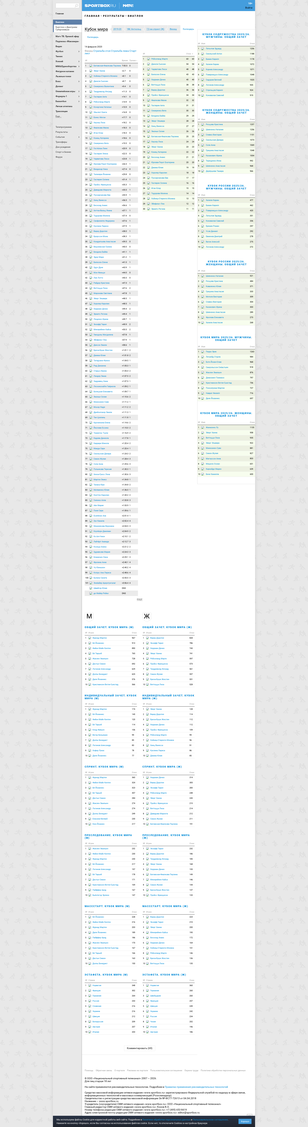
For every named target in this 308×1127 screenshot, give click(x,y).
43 (86, 283)
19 (86, 159)
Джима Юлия (100, 355)
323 (133, 788)
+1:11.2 (125, 402)
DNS (124, 588)
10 (86, 112)
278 (251, 236)
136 (191, 958)
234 (191, 1016)
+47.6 (124, 288)
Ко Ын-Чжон (99, 536)
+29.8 (124, 174)
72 (86, 433)
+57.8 (124, 335)
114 (133, 725)
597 (191, 659)
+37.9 (124, 226)
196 (191, 1027)
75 (86, 448)
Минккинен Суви (101, 402)
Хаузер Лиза (99, 122)
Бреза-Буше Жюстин (103, 350)
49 (86, 314)
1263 (252, 352)
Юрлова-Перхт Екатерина (105, 164)
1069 (252, 145)
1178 (252, 59)
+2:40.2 (125, 567)
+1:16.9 (125, 433)
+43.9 (124, 267)
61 (86, 376)
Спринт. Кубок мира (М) (104, 766)
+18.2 (124, 122)
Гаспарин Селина (101, 179)
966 (251, 171)
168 (191, 864)
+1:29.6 (125, 464)
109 (191, 730)
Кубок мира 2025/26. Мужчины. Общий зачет (226, 338)
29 (86, 210)
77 (86, 459)
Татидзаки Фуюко (102, 360)
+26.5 (124, 164)
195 (191, 932)
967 (133, 638)
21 (86, 169)
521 (251, 276)
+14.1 (124, 97)
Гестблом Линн (100, 148)
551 (191, 679)
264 (133, 996)
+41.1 (124, 252)
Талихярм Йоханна (102, 174)
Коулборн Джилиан (102, 531)
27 (86, 200)
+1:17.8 (125, 438)
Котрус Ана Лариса (102, 573)
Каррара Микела (101, 443)
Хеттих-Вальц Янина (103, 210)
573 (191, 664)
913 (133, 643)
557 (191, 674)
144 (191, 885)
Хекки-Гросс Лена (102, 474)
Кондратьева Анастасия (105, 241)
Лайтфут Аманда (101, 541)
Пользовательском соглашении (210, 1119)
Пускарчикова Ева (102, 195)
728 (133, 659)
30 (86, 216)
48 (86, 309)
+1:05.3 (125, 366)
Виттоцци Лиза (100, 288)
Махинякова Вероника (104, 526)
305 (191, 782)
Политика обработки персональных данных (223, 1070)
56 (86, 350)
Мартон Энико (100, 479)
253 (133, 1001)
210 (191, 922)
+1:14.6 (125, 423)
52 (86, 329)
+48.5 (124, 298)
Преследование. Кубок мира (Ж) (166, 836)
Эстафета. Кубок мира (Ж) (164, 974)
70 (86, 423)
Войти (248, 7)
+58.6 (124, 345)
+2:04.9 (125, 531)
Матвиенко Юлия (101, 490)
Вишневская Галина (103, 247)
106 (133, 730)
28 (86, 205)
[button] (97, 29)
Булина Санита (100, 578)
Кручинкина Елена (102, 423)
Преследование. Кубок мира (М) (108, 836)
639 (251, 469)
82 (86, 485)
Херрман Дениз (101, 309)
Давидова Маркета (102, 190)
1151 (252, 135)
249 (133, 814)
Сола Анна (98, 464)
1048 (252, 74)
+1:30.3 (125, 469)
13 (86, 128)
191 (191, 824)
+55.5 (124, 329)
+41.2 (124, 257)
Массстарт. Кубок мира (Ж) (165, 906)
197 (133, 869)
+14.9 (124, 102)
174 (133, 709)
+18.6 (124, 138)
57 (86, 355)
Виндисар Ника (101, 169)
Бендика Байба (100, 252)
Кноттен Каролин (101, 495)
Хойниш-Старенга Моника (105, 76)
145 (133, 714)
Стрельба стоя (102, 50)
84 (86, 495)
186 (133, 937)
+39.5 (124, 241)
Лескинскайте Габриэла (104, 386)
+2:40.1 (125, 562)
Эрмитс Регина (100, 314)
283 (191, 788)
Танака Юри (99, 485)
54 (86, 340)
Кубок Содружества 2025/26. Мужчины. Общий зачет (226, 35)
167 (133, 890)
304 (251, 302)
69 (86, 417)
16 (86, 143)
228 (133, 917)
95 (86, 552)
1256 (252, 129)
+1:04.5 (125, 360)
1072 (252, 64)
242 (191, 1011)
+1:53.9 (125, 505)
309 (251, 297)
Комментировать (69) (139, 1048)
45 (86, 293)
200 (191, 927)
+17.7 (124, 117)
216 (133, 922)
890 (133, 648)
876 (251, 372)
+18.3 (124, 128)
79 (86, 469)
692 (133, 664)
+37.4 (124, 216)
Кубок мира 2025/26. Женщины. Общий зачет (226, 414)
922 (251, 443)
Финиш (89, 50)
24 (86, 185)
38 (86, 257)
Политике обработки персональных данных (166, 1119)
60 (86, 371)
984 (251, 357)
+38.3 (124, 236)
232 (133, 848)
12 (86, 122)
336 (251, 221)
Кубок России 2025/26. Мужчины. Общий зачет (226, 187)
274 (133, 803)
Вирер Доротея (100, 231)
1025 (252, 80)
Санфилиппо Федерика (104, 221)
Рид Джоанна (100, 366)
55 (86, 345)
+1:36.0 (125, 490)
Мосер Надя (99, 407)
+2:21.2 (125, 547)
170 (133, 943)
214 (191, 808)
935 (251, 85)
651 (251, 464)
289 (251, 312)
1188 (252, 54)
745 (191, 648)
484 (251, 281)
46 (86, 298)
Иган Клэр (98, 133)
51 (86, 324)
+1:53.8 (125, 500)
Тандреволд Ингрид (103, 91)
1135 (252, 427)
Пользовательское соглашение (166, 1070)
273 (251, 317)
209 (133, 1022)
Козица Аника (100, 547)
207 (133, 1027)
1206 (252, 48)
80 (86, 474)
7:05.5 (124, 66)
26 (86, 195)
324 (133, 782)
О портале (119, 1070)
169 (133, 885)
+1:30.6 (125, 474)
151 (191, 948)
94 (86, 547)
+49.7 (124, 319)
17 (86, 148)
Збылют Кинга (100, 112)
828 (191, 638)
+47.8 (124, 293)
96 (86, 557)
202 (191, 1022)
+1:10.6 (125, 397)
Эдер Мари (99, 257)
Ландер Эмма (100, 376)
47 (86, 304)
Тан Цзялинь (99, 417)
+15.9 (124, 107)
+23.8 (124, 159)
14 (86, 133)
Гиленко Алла (100, 500)
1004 (252, 155)
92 (86, 536)
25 (86, 190)
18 (86, 154)
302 (133, 990)
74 (86, 443)
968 (251, 166)
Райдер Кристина (101, 283)
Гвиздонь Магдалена (103, 335)
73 (86, 438)
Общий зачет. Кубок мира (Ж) (167, 627)
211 (191, 819)
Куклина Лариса (101, 226)
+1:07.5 (125, 376)
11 (86, 117)
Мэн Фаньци (99, 272)
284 (133, 798)
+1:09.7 (125, 391)
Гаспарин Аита (100, 97)
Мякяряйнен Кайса (102, 329)
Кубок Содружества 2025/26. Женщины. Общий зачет (226, 111)
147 (133, 895)
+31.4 (124, 179)
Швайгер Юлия (100, 588)
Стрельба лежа (120, 50)
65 (86, 397)
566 (133, 684)
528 (191, 684)
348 (133, 985)
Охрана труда (191, 1070)
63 (86, 386)
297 (251, 226)
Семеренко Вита (101, 143)
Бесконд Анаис (100, 205)
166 (133, 953)
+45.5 (124, 278)
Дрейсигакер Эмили (103, 412)
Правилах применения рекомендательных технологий (196, 1086)
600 (251, 474)
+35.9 (124, 195)
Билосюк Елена (101, 262)
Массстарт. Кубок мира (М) (107, 906)
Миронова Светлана (103, 293)
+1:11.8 (125, 417)
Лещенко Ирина (101, 319)
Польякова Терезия (103, 469)
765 (133, 653)
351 (251, 216)
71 (86, 428)
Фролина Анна (100, 562)
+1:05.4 (125, 371)
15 (86, 138)
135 (191, 963)
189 (133, 932)
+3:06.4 (125, 583)
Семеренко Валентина (104, 86)
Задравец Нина (101, 381)
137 (191, 890)
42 (86, 278)
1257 (252, 124)
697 (251, 398)
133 (191, 895)
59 (86, 366)
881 (251, 448)
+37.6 (124, 221)
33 (86, 231)
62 (86, 381)
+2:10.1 (125, 536)
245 (191, 798)
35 (86, 241)
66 (86, 402)
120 (133, 719)
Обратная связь (104, 1070)
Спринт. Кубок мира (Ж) (162, 766)
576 (133, 679)
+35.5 (124, 190)
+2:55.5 (125, 578)
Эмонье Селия (100, 397)
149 (191, 874)
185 (191, 859)
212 (133, 1016)
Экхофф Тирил (100, 324)
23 (86, 179)
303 (251, 307)
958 (251, 432)
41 (86, 272)
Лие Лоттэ (98, 278)
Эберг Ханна (99, 71)
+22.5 (124, 154)
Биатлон (60, 22)
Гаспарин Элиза (101, 154)
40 (86, 267)
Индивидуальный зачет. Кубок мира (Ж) (168, 697)
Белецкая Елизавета (103, 391)
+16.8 (124, 112)
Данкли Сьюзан (101, 81)
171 (133, 880)
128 (191, 709)
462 (251, 205)
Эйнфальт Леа (100, 340)
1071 (252, 69)
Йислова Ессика (101, 428)
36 (86, 247)
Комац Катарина (101, 138)
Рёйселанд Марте (102, 102)
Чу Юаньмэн (99, 567)
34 (86, 236)
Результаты (114, 15)
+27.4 (124, 169)
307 (133, 793)
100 (86, 578)
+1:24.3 (125, 454)
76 (86, 454)
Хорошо (245, 1121)
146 (191, 880)
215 (191, 803)
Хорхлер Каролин (101, 304)
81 (86, 479)
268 (251, 322)
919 (251, 95)
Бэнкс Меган (100, 117)
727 (251, 388)
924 (251, 90)
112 (191, 719)
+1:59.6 (125, 510)
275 (251, 242)
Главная (60, 13)
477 (251, 200)
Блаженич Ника (101, 557)
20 (86, 164)
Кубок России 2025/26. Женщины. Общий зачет (226, 263)
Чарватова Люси (101, 159)
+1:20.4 (125, 443)
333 (251, 291)
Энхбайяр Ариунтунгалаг (105, 583)
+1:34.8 (125, 479)
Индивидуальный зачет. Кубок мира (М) (111, 697)
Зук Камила (99, 521)
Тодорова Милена (102, 216)
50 (86, 319)
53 (86, 335)
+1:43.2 (125, 495)
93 (86, 541)
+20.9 (124, 148)
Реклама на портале (137, 1070)
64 (86, 391)
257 (191, 1001)
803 (251, 458)
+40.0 (124, 247)
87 (86, 510)
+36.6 (124, 205)
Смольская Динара (102, 454)
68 (86, 412)
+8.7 (124, 81)
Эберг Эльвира (100, 298)
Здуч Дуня (98, 267)
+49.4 (124, 309)
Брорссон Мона (101, 236)
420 (251, 210)
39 (86, 262)
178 (133, 874)
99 (86, 573)
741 (191, 653)
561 (191, 669)
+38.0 (124, 231)
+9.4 (124, 86)
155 (191, 869)
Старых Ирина (100, 371)
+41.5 (124, 262)
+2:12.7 (125, 541)
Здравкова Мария (102, 552)
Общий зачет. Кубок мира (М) (109, 627)
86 (86, 505)
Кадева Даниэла (101, 438)
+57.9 (124, 340)
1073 (252, 140)
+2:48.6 (125, 573)
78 (86, 464)
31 (86, 221)
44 (86, 288)
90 (86, 526)
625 (133, 674)
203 (133, 927)
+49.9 (124, 324)
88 (86, 516)
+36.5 (124, 200)
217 (133, 824)
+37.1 (124, 210)
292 (251, 231)
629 (133, 669)
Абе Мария (99, 505)
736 (251, 383)
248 (191, 793)
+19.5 (124, 143)
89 (86, 521)
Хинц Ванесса (100, 200)
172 (191, 937)
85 (86, 500)
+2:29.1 (125, 557)
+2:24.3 (125, 552)
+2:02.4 (125, 521)
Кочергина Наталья (102, 107)
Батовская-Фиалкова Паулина (107, 66)
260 (191, 990)
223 (191, 917)
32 (86, 226)
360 (133, 777)
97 (86, 562)
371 (251, 286)
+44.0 (124, 272)
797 (251, 378)
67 (86, 407)
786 (191, 643)
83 (86, 490)
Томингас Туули (101, 433)
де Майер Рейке (101, 593)
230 (133, 819)
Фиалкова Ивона (101, 128)
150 (133, 963)
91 (86, 531)
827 (251, 453)
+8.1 (124, 76)
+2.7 (124, 71)
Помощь (89, 1070)
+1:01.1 (125, 350)
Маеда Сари (99, 448)
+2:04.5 (125, 526)
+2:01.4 (125, 516)
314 (191, 777)
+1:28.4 (125, 459)
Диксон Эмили (100, 345)
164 (191, 943)
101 (86, 583)
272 (251, 247)
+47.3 (124, 283)
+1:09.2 (125, 386)
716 (251, 393)
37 (86, 252)
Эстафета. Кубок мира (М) (106, 974)
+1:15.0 (125, 428)
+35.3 (124, 185)
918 (251, 367)
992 (251, 161)
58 (86, 360)
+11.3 (124, 91)
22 (86, 174)
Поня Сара (98, 510)
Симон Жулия (100, 459)
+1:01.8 (125, 355)
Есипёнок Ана (100, 516)
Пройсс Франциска (102, 185)
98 (86, 567)
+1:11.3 (125, 412)
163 (133, 958)
